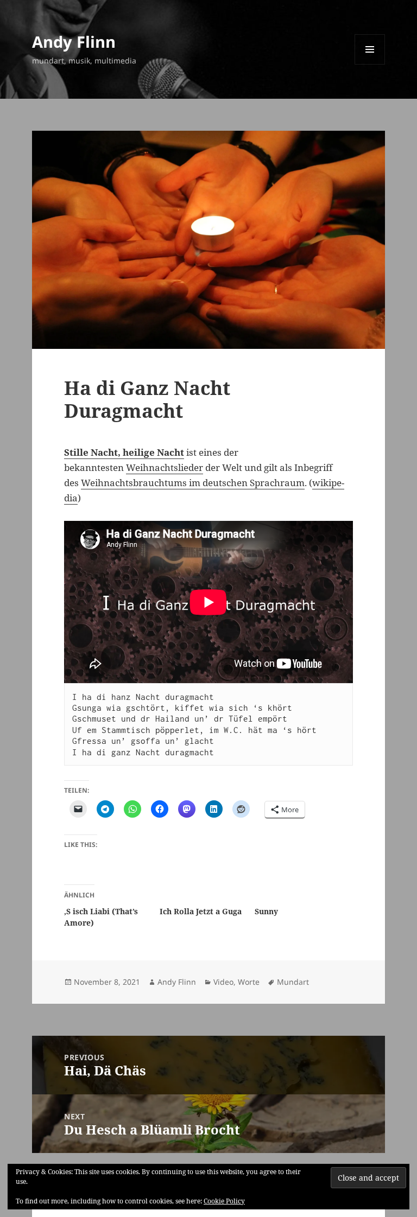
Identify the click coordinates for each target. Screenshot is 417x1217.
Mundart (293, 982)
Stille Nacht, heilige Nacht (124, 452)
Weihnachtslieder (164, 467)
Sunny (266, 911)
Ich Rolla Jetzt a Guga (201, 911)
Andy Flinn (74, 41)
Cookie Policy (224, 1201)
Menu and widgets (370, 64)
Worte (249, 982)
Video (223, 982)
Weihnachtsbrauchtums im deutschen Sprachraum (193, 482)
